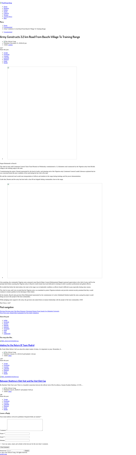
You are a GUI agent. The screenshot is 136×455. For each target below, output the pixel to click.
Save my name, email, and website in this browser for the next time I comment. (25, 444)
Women (6, 15)
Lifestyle (6, 13)
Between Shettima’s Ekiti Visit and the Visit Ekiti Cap (23, 380)
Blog (5, 18)
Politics (6, 10)
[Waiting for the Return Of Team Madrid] (9, 341)
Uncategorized (8, 32)
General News (8, 16)
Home (5, 6)
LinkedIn (6, 58)
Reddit (6, 63)
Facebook (6, 54)
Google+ (6, 56)
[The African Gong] (6, 3)
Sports (5, 11)
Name (2, 433)
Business (6, 8)
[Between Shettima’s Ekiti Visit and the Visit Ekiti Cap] (9, 377)
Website (2, 440)
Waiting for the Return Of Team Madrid (17, 345)
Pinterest (6, 59)
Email (5, 61)
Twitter (6, 53)
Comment (3, 430)
